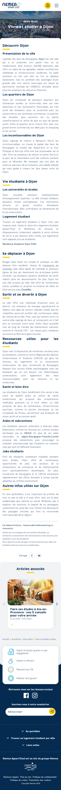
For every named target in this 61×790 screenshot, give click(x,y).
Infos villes (28, 639)
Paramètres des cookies (40, 780)
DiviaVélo (26, 289)
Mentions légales (11, 777)
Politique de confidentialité (44, 777)
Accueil (6, 639)
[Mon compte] (48, 5)
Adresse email (15, 712)
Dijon (41, 59)
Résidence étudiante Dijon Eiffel (19, 244)
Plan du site (25, 777)
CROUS (27, 433)
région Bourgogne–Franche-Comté (39, 436)
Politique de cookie (18, 780)
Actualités (16, 639)
